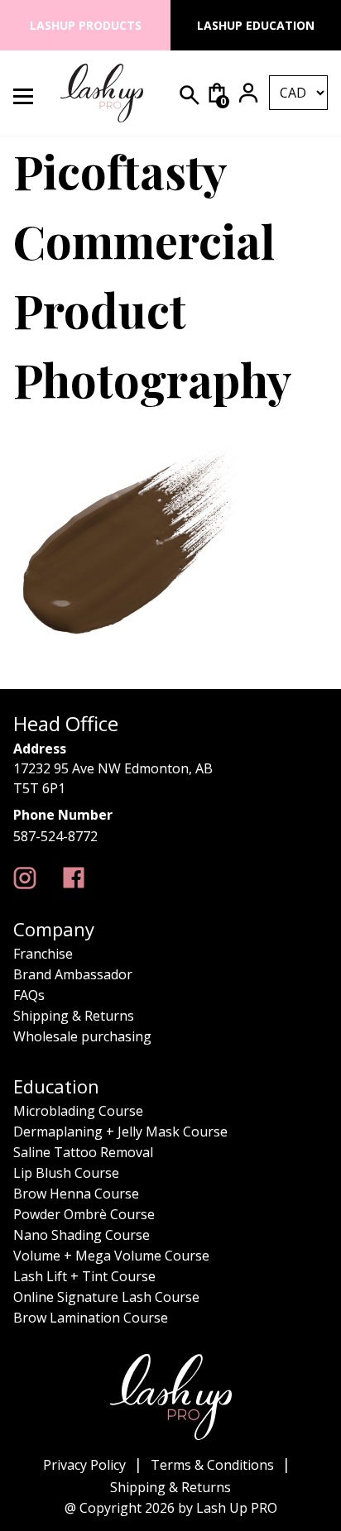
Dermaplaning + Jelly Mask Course (120, 1131)
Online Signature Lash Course (106, 1297)
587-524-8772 (55, 836)
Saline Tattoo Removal (83, 1152)
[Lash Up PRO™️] (24, 878)
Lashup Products (86, 25)
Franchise (43, 954)
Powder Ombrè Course (84, 1214)
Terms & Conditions (212, 1465)
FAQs (29, 995)
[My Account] (248, 92)
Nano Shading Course (81, 1235)
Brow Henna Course (76, 1193)
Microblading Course (78, 1111)
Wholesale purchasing (82, 1036)
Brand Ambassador (72, 974)
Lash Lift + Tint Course (84, 1276)
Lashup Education (256, 25)
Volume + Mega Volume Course (111, 1255)
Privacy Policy (84, 1465)
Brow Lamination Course (90, 1318)
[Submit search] (189, 95)
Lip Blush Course (66, 1173)
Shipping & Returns (73, 1016)
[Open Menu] (32, 93)
